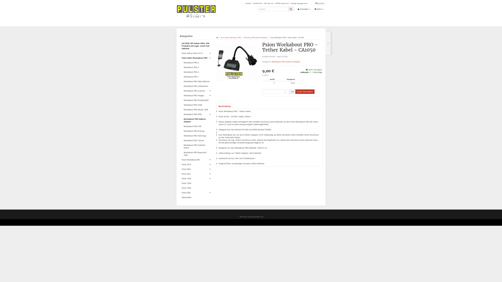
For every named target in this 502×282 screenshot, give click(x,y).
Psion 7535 (186, 178)
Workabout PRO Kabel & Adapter (286, 61)
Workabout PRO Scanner (194, 91)
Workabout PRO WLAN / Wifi (196, 109)
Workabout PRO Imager (194, 95)
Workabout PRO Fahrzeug (195, 135)
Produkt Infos (258, 3)
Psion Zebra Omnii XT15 (192, 53)
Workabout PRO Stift (192, 126)
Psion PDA (186, 192)
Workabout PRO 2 (191, 72)
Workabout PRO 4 (191, 62)
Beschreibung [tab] (224, 106)
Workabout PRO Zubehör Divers (194, 146)
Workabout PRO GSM (193, 105)
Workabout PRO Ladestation (196, 86)
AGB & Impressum (282, 3)
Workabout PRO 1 (191, 76)
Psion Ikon (186, 174)
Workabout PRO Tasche (194, 140)
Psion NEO (186, 169)
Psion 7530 (186, 183)
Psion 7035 (186, 188)
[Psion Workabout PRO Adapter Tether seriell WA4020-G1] (328, 43)
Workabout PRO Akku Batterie (197, 81)
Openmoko (186, 197)
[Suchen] (291, 9)
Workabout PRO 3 (191, 67)
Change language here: (299, 3)
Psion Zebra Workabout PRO (194, 58)
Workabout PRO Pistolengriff (196, 100)
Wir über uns (269, 3)
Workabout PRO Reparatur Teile (195, 153)
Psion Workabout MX (191, 159)
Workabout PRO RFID (193, 114)
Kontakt (248, 3)
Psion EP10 (186, 164)
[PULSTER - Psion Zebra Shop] (200, 11)
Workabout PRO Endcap (194, 131)
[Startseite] (217, 37)
